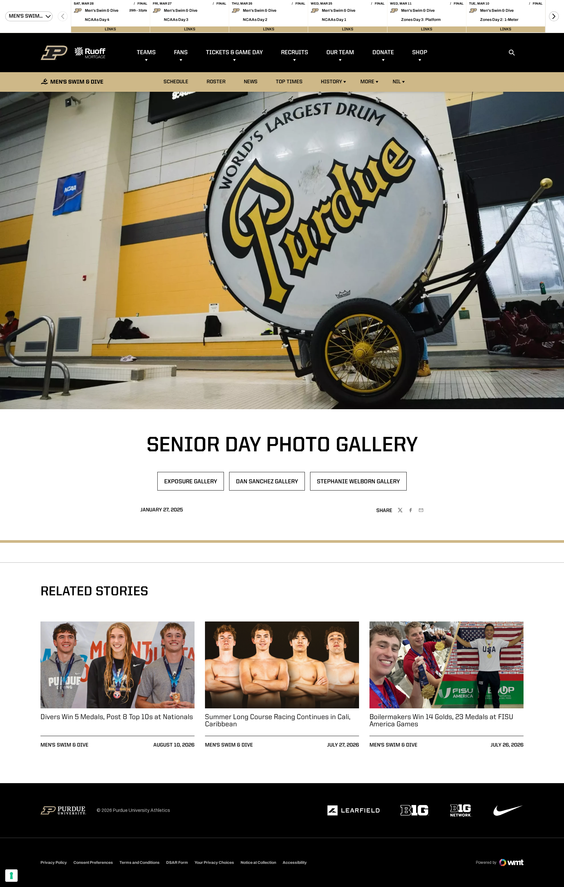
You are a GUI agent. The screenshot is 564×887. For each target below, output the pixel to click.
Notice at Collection (258, 862)
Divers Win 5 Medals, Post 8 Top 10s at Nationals (116, 717)
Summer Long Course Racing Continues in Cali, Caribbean (278, 721)
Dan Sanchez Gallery (270, 484)
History (331, 82)
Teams (146, 53)
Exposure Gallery (194, 484)
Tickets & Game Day (234, 53)
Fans (181, 53)
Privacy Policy (53, 862)
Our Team (340, 53)
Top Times (289, 82)
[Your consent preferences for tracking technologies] (11, 875)
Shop (419, 53)
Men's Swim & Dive (64, 745)
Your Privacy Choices (214, 862)
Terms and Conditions (139, 862)
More (367, 82)
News (251, 82)
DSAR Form (177, 862)
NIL (397, 82)
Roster (216, 82)
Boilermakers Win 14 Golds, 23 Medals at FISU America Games (441, 721)
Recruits (294, 53)
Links (110, 29)
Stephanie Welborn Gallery (358, 484)
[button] (554, 16)
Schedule (176, 82)
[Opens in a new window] (353, 810)
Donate (383, 53)
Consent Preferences (93, 862)
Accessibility (295, 862)
